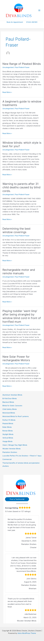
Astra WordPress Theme (27, 633)
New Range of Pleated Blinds (21, 63)
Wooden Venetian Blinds (11, 449)
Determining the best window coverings (16, 230)
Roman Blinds (7, 431)
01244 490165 (31, 22)
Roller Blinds (7, 427)
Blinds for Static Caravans (12, 406)
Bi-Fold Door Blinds (9, 398)
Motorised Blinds (8, 413)
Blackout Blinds (8, 402)
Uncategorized (7, 67)
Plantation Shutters (9, 452)
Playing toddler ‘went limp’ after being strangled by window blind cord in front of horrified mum (21, 316)
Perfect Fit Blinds (8, 420)
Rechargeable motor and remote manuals (18, 271)
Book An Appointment (15, 22)
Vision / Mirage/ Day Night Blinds (14, 445)
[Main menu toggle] (39, 10)
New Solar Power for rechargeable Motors (16, 358)
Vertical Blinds (7, 438)
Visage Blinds (7, 441)
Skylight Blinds (7, 434)
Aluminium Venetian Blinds (12, 395)
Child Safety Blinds (9, 409)
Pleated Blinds (7, 423)
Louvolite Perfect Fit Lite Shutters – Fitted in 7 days (21, 456)
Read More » (7, 92)
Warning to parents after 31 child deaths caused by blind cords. (21, 187)
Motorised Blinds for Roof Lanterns (15, 416)
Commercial (6, 459)
